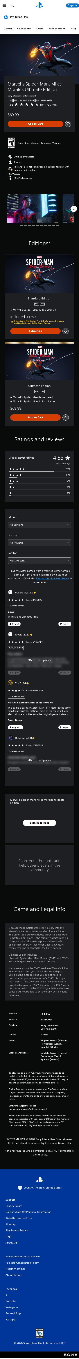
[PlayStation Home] (39, 5)
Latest (8, 28)
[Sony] (70, 1357)
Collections (24, 28)
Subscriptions (57, 28)
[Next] (74, 209)
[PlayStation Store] (17, 17)
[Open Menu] (4, 5)
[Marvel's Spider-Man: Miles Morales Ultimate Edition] (32, 208)
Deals (39, 28)
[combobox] (39, 525)
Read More (15, 720)
